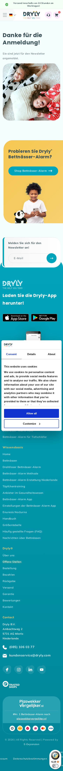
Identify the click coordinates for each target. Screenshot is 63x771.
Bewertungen (11, 600)
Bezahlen (9, 574)
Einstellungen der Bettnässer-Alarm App (29, 505)
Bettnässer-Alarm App (17, 499)
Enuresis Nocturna (15, 512)
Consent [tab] (11, 354)
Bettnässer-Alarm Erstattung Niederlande (30, 480)
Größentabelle (12, 525)
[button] (12, 15)
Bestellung (9, 568)
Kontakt (8, 607)
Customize (29, 423)
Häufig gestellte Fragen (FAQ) (22, 531)
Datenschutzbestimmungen (30, 758)
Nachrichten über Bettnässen (22, 538)
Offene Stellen (12, 561)
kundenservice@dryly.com (29, 655)
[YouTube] (41, 673)
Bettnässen (10, 460)
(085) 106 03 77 (21, 647)
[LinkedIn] (30, 673)
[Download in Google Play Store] (44, 318)
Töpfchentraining (14, 486)
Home (6, 454)
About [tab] (51, 354)
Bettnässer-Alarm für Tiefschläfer (25, 437)
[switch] (55, 766)
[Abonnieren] (52, 258)
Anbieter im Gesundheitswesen (23, 492)
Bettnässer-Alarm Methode (20, 473)
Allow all (31, 413)
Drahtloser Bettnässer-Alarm (22, 467)
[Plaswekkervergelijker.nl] (31, 703)
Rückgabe (9, 581)
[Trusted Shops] (11, 687)
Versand (8, 587)
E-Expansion (31, 744)
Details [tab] (31, 354)
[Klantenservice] (48, 15)
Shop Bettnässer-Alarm (30, 170)
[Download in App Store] (16, 318)
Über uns (9, 555)
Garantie (8, 594)
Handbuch (9, 518)
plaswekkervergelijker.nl (31, 718)
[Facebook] (7, 673)
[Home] (13, 288)
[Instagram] (18, 673)
